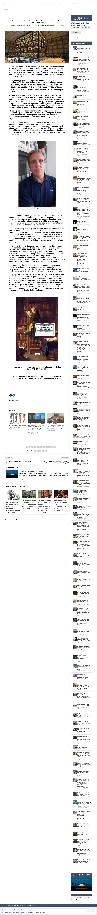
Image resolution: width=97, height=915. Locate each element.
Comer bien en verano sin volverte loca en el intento (83, 403)
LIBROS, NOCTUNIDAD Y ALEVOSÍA (27, 25)
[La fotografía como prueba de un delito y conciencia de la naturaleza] (75, 657)
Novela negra (73, 3)
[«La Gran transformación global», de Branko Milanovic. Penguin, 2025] (75, 278)
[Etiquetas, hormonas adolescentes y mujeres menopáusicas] (75, 825)
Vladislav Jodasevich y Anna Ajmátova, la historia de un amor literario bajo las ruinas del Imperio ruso (83, 622)
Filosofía (79, 217)
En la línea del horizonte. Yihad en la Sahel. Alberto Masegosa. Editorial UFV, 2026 (83, 200)
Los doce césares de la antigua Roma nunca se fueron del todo (83, 593)
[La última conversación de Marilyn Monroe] (75, 507)
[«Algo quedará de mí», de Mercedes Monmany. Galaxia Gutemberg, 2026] (75, 639)
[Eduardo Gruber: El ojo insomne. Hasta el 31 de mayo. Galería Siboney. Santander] (75, 705)
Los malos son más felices (83, 97)
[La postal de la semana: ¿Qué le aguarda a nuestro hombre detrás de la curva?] (75, 841)
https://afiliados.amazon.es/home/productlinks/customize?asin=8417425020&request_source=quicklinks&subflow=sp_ (37, 377)
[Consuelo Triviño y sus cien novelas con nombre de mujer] (75, 764)
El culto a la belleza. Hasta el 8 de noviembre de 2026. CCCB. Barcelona (84, 410)
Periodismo (83, 72)
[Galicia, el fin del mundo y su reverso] (75, 376)
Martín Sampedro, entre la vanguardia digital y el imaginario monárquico (83, 270)
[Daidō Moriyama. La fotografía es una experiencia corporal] (75, 229)
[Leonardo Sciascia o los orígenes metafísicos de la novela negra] (75, 124)
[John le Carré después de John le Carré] (75, 309)
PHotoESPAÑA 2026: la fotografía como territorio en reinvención (84, 730)
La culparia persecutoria (83, 579)
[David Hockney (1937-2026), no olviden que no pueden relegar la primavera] (75, 367)
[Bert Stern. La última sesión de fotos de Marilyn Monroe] (75, 491)
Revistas (79, 455)
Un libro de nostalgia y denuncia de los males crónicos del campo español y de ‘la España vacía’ (83, 190)
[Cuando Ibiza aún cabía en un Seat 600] (75, 586)
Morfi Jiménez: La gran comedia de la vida (83, 833)
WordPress (31, 905)
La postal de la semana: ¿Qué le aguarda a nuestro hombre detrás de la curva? (83, 841)
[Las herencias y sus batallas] (75, 715)
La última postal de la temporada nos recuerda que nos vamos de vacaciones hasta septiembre (83, 49)
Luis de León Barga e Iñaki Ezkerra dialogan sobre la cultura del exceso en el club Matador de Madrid (83, 238)
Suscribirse (76, 32)
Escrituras (34, 3)
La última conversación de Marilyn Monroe (84, 507)
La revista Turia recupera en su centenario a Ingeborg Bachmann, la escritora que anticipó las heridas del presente (83, 451)
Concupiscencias (81, 216)
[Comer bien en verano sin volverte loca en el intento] (75, 403)
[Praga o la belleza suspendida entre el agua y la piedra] (75, 555)
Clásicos (79, 144)
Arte (78, 371)
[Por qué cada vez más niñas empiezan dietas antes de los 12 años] (75, 601)
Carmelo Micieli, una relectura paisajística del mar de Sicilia (83, 103)
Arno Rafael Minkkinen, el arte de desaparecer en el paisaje (83, 161)
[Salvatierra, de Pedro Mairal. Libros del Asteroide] (75, 394)
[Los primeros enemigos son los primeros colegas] (75, 222)
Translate (83, 900)
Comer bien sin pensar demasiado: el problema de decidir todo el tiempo (83, 738)
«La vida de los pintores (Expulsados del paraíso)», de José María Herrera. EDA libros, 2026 (84, 803)
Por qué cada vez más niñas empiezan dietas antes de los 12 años (83, 602)
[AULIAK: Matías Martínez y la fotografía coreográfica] (75, 723)
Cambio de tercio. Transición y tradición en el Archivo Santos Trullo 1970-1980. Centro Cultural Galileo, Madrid (83, 472)
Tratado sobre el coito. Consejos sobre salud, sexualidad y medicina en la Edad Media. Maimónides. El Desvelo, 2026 (83, 211)
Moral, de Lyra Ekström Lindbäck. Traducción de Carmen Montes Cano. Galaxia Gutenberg (83, 851)
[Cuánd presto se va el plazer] (75, 117)
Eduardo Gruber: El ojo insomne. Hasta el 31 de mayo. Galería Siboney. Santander (83, 706)
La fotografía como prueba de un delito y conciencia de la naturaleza (82, 657)
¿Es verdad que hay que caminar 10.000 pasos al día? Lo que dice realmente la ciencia (83, 88)
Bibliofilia (52, 25)
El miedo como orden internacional (82, 442)
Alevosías (84, 63)
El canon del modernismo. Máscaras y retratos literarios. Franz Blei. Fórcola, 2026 (83, 150)
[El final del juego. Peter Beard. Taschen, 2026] (75, 536)
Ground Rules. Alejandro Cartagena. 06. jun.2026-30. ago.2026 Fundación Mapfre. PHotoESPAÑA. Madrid (83, 461)
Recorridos (86, 3)
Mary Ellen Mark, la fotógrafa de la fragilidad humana (83, 573)
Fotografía (22, 3)
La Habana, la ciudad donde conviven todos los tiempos (83, 247)
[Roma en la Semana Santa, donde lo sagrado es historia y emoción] (75, 861)
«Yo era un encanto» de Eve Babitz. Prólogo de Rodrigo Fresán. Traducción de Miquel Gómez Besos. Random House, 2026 (83, 783)
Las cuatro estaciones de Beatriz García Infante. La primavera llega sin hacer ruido (83, 427)
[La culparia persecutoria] (75, 580)
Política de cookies (40, 912)
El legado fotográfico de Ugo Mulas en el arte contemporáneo (83, 773)
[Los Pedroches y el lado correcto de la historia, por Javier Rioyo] (75, 794)
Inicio (5, 3)
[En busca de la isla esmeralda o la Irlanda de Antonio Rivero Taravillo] (29, 494)
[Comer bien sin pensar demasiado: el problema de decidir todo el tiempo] (75, 737)
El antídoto (79, 63)
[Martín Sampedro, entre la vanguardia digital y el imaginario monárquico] (75, 270)
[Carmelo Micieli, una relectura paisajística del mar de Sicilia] (75, 102)
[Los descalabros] (75, 96)
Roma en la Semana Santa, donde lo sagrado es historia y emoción (84, 861)
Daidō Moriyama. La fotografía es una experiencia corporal (82, 229)
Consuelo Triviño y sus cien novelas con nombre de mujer (83, 765)
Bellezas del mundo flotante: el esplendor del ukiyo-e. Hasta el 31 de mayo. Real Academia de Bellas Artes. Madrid (83, 696)
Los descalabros (81, 95)
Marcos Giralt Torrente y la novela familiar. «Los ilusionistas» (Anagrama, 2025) (83, 667)
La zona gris (83, 444)
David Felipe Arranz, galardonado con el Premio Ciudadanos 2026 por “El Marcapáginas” (83, 686)
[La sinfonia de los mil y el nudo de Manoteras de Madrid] (75, 334)
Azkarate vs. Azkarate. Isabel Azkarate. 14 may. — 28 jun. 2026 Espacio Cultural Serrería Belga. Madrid (83, 611)
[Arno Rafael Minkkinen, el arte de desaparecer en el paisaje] (75, 160)
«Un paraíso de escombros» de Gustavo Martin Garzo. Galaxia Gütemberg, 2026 (83, 676)
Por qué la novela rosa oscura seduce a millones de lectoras (83, 327)
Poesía (78, 626)
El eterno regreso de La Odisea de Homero (83, 142)
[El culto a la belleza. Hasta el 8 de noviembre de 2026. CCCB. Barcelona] (75, 410)
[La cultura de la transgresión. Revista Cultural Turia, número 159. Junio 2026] (75, 77)
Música (81, 567)
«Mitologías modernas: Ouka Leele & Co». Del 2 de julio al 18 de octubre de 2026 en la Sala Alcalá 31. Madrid (84, 179)
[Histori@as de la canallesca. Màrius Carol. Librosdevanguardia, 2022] (61, 494)
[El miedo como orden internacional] (75, 442)
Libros (12, 3)
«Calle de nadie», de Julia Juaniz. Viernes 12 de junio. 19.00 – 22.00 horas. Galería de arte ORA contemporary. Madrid (83, 385)
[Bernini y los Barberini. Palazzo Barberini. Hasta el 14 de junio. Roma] (75, 418)
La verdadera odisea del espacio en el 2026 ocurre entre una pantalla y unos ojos (83, 60)
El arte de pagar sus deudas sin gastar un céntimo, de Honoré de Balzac (13, 506)
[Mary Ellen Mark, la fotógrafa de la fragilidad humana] (75, 572)
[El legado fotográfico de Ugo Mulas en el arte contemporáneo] (75, 772)
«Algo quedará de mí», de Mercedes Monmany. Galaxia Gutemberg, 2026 (83, 639)
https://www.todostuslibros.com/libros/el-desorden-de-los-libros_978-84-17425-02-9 (37, 368)
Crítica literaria (80, 154)
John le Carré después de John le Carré (83, 308)
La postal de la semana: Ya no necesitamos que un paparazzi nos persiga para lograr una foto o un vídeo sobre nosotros (84, 299)
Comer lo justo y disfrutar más (83, 91)
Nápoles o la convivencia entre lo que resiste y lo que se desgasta (83, 631)
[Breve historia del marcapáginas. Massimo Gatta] (18, 418)
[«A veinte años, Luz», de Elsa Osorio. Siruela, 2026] (75, 436)
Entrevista (83, 136)
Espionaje (79, 310)
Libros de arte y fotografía (82, 807)
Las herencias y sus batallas (82, 714)
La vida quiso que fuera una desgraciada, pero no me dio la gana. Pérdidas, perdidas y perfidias (83, 482)
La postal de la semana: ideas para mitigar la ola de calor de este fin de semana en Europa (83, 169)
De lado (78, 787)
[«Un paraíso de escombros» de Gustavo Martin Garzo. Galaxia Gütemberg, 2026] (75, 675)
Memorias (84, 518)
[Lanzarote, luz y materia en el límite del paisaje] (75, 747)
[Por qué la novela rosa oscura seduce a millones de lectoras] (75, 326)
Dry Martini (79, 119)
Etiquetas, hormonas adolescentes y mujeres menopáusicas (83, 825)
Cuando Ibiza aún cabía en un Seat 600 (83, 586)
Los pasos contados (81, 651)
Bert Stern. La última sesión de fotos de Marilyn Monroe (82, 492)
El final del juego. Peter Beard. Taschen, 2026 (83, 535)
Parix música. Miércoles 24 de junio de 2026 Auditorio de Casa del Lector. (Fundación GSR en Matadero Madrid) (84, 317)
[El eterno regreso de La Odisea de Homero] (75, 143)
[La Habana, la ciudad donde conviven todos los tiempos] (75, 246)
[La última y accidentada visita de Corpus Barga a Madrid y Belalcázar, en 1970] (75, 647)
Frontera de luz (80, 112)
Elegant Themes (17, 905)
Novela (43, 3)
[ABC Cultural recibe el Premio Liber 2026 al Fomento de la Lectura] (75, 69)
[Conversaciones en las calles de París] (75, 111)
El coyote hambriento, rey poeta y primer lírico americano (83, 500)
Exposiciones (80, 421)
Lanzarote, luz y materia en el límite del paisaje (83, 746)
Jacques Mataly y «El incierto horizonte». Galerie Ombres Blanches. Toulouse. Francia (83, 358)
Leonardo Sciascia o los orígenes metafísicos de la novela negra (83, 125)
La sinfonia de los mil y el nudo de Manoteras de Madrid (83, 335)
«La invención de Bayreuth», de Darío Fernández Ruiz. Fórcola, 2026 (83, 563)
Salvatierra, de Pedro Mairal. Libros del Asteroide (82, 394)
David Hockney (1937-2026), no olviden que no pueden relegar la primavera (83, 368)
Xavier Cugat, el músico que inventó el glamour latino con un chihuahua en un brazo (84, 515)
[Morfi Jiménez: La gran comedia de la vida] (75, 834)
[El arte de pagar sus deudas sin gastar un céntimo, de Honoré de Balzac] (13, 495)
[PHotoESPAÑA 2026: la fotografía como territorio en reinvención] (75, 729)
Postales (79, 172)
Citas (78, 183)
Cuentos (79, 194)
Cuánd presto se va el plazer (82, 117)
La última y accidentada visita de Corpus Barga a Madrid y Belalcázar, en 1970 (83, 648)
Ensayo (52, 3)
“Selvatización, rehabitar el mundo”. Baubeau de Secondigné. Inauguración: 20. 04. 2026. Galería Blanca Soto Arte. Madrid (83, 815)
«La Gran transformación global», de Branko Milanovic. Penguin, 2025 (83, 278)
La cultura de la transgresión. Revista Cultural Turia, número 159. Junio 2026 (83, 78)
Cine (81, 389)
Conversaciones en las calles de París (83, 110)
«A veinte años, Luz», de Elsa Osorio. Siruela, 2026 (83, 435)
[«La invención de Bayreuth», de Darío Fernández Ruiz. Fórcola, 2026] (75, 563)
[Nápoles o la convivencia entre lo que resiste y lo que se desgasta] (75, 631)
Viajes (5, 9)
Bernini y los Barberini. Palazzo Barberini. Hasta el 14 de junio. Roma (83, 419)
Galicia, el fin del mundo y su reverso (83, 376)
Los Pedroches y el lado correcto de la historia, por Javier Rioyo (83, 794)
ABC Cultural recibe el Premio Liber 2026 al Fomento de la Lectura (83, 70)
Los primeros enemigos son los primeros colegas (83, 222)
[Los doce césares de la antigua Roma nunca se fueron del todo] (75, 593)
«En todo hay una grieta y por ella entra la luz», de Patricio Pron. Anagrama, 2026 (83, 754)
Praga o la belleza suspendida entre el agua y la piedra (83, 555)
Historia (62, 3)
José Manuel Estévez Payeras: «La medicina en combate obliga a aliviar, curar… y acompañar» (83, 133)
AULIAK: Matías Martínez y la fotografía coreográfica (84, 722)
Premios (79, 72)
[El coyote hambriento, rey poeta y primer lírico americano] (75, 499)
